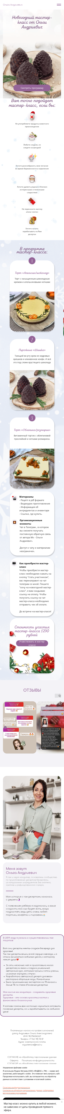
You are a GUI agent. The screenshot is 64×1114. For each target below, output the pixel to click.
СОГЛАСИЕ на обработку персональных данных (32, 1057)
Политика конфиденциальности (16, 1088)
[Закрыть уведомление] (61, 1101)
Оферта (14, 1061)
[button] (32, 643)
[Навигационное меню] (59, 5)
